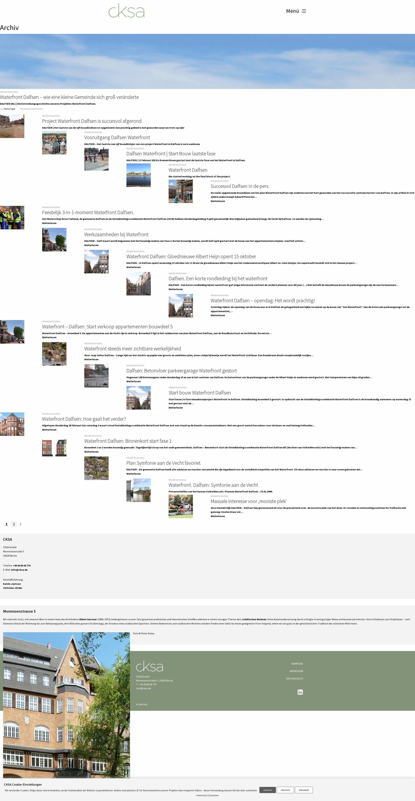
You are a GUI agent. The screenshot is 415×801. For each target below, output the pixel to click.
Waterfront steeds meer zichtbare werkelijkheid (132, 348)
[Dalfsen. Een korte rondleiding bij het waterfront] (138, 283)
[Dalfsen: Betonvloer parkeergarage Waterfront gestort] (96, 376)
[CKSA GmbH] (126, 10)
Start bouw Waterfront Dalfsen (200, 392)
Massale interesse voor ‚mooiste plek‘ (249, 501)
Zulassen (267, 790)
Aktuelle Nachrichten (9, 92)
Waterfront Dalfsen (188, 170)
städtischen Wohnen (254, 619)
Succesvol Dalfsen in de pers (239, 186)
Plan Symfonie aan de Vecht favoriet (163, 463)
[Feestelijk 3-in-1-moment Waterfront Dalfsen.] (12, 217)
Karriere (297, 663)
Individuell (304, 790)
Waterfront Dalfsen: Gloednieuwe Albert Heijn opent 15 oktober (191, 256)
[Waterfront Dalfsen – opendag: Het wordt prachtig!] (181, 305)
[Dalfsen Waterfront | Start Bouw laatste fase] (96, 159)
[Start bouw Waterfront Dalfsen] (138, 398)
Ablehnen (285, 790)
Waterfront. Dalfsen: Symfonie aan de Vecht (213, 485)
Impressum (296, 671)
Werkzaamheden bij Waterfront (116, 234)
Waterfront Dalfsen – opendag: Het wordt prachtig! (263, 300)
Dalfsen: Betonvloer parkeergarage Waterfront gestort (181, 370)
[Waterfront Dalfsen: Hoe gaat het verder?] (12, 424)
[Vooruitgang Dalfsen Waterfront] (54, 142)
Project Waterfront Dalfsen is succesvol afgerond (92, 121)
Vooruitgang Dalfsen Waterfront (117, 137)
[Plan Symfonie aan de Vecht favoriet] (96, 468)
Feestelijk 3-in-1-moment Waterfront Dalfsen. (88, 212)
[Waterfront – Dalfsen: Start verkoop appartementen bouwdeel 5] (12, 332)
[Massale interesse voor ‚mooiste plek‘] (181, 506)
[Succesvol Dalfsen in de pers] (181, 191)
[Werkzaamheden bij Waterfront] (54, 239)
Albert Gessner (88, 619)
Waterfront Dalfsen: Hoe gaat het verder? (84, 419)
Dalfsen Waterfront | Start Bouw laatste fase (170, 153)
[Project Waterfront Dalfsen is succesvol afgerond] (12, 126)
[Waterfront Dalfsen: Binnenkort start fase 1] (54, 446)
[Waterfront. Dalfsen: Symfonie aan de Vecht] (138, 490)
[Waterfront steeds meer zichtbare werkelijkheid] (54, 354)
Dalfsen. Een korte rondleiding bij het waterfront (218, 278)
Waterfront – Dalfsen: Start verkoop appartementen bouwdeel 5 (107, 326)
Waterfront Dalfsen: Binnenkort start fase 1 (128, 441)
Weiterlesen (218, 201)
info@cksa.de (143, 688)
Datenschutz (294, 678)
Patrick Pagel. (9, 109)
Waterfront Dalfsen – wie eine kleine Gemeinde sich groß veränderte (69, 97)
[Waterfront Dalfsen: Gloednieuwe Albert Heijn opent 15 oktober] (96, 261)
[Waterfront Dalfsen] (138, 175)
